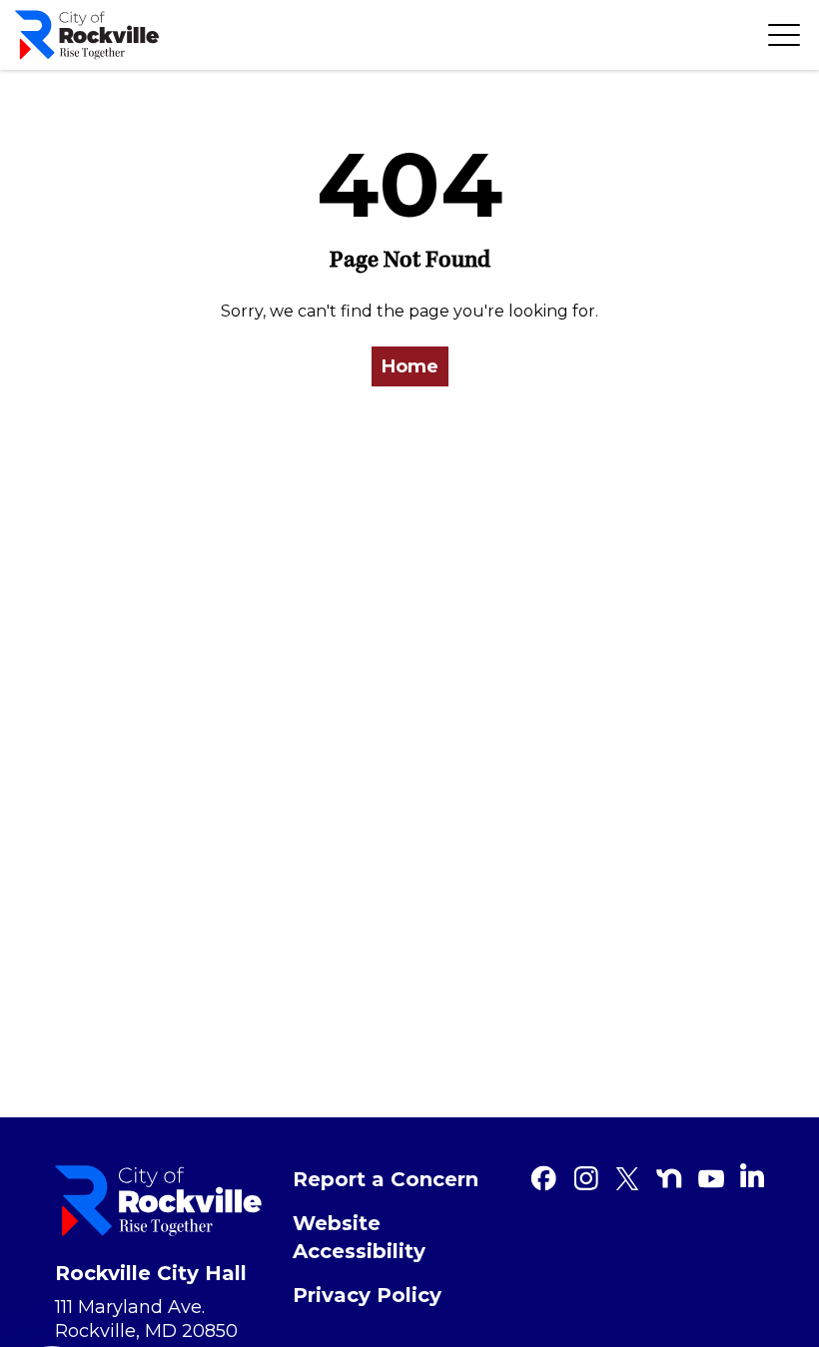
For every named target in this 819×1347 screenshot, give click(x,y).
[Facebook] (543, 1178)
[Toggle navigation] (784, 35)
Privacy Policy (367, 1295)
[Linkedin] (752, 1175)
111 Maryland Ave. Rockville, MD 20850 (146, 1319)
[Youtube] (711, 1178)
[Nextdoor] (669, 1178)
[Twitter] (627, 1178)
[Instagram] (585, 1178)
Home (410, 366)
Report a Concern (385, 1179)
